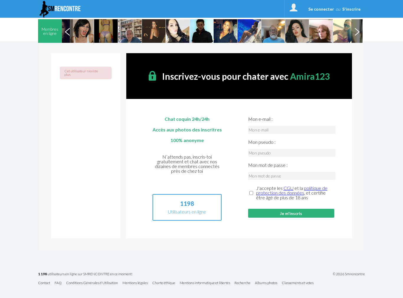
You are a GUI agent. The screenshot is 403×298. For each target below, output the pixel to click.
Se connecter (321, 9)
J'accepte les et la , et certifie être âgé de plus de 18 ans (291, 193)
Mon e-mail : (260, 119)
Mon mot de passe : (268, 165)
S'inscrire (351, 9)
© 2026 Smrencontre (349, 274)
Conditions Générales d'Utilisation (92, 283)
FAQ (58, 283)
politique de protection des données (291, 190)
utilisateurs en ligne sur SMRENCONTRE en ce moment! (85, 274)
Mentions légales (135, 283)
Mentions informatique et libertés (205, 283)
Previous (67, 31)
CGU (289, 188)
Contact (44, 283)
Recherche (242, 283)
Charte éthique (163, 283)
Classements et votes (298, 283)
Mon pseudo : (262, 142)
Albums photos (266, 283)
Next (357, 31)
